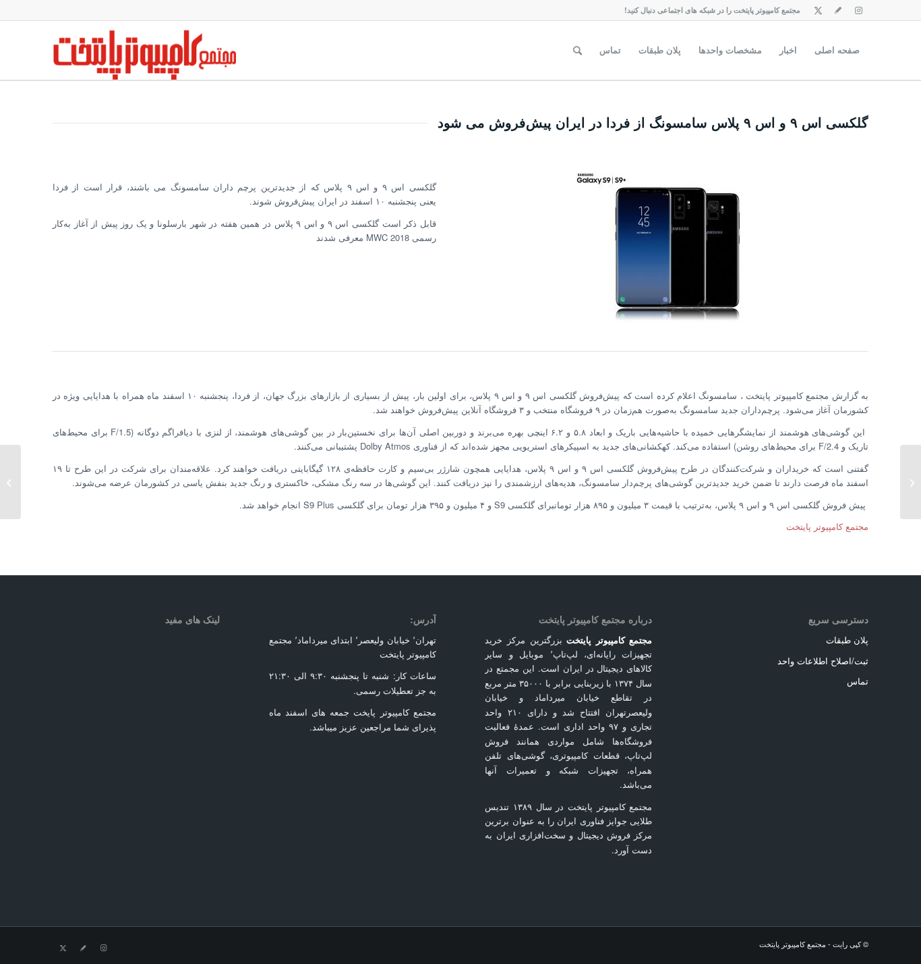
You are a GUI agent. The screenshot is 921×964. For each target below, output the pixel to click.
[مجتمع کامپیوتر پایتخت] (144, 50)
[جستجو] (577, 50)
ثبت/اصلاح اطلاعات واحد (822, 660)
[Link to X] (818, 10)
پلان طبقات (847, 639)
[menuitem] (837, 50)
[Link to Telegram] (838, 10)
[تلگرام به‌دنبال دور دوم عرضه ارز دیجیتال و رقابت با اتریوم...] (910, 482)
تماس (857, 680)
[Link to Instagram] (858, 10)
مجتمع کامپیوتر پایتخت (827, 526)
